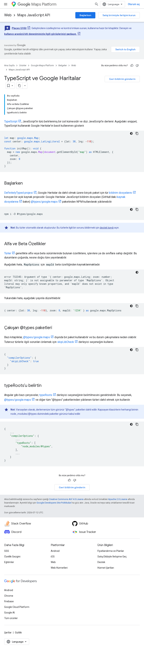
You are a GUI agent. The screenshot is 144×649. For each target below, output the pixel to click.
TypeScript (10, 121)
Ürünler (22, 65)
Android (55, 551)
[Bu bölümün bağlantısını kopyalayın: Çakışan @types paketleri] (55, 328)
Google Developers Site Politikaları (54, 502)
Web (8, 15)
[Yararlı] (132, 65)
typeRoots (45, 395)
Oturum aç (134, 4)
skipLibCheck (65, 342)
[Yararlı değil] (137, 65)
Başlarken (85, 15)
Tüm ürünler (11, 618)
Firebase (9, 601)
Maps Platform (43, 4)
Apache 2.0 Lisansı (117, 499)
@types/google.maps (44, 201)
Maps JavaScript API (33, 15)
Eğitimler (9, 562)
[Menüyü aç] (5, 4)
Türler (7, 253)
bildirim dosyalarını (120, 192)
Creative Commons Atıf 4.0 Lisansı (66, 499)
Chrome (8, 595)
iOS (53, 556)
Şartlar (8, 632)
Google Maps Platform (42, 65)
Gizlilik (18, 632)
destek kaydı (107, 227)
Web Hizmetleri (59, 567)
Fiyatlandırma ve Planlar (110, 551)
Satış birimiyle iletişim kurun (119, 15)
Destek (101, 562)
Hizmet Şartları (105, 567)
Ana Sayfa (9, 65)
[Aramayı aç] (96, 4)
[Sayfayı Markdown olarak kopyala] (19, 86)
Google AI (9, 612)
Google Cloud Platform (16, 607)
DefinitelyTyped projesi (18, 192)
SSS (6, 551)
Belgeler (62, 65)
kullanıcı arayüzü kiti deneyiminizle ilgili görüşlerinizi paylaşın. (40, 34)
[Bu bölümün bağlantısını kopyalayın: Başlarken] (26, 183)
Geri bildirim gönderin (122, 79)
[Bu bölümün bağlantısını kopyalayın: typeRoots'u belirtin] (44, 386)
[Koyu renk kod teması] (131, 133)
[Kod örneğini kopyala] (137, 133)
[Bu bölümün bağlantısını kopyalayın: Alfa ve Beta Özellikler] (49, 244)
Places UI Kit (19, 28)
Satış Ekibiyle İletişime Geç (112, 556)
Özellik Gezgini (12, 556)
